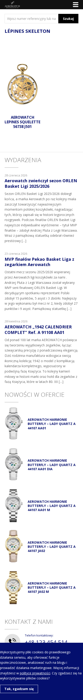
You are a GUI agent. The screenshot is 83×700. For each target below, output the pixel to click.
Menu (75, 4)
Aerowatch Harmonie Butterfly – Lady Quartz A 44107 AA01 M (52, 505)
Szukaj (68, 18)
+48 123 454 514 (46, 642)
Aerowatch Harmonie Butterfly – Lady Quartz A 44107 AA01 (52, 423)
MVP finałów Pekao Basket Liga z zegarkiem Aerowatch (39, 261)
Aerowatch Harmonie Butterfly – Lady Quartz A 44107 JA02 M (52, 587)
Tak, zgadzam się (19, 689)
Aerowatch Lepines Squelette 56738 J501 (22, 122)
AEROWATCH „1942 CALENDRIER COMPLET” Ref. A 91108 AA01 (38, 329)
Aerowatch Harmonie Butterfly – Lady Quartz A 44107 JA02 (52, 546)
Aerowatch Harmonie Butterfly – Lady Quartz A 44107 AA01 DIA (52, 464)
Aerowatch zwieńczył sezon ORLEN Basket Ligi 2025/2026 (41, 183)
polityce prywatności (35, 673)
